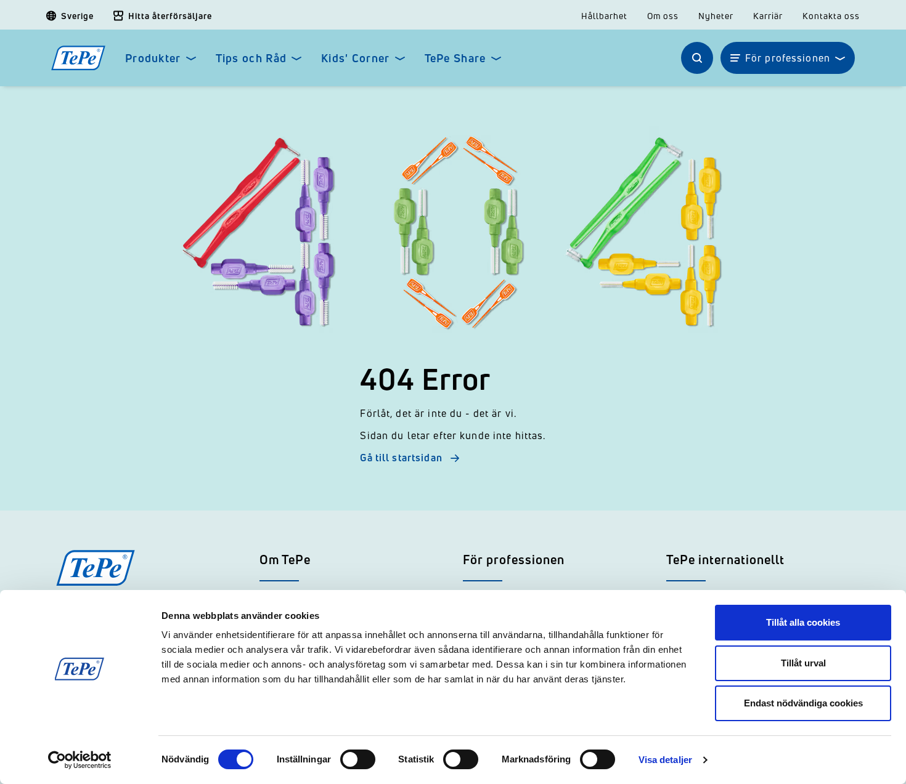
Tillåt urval (803, 663)
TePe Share (455, 58)
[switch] (357, 759)
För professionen (787, 58)
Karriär (768, 16)
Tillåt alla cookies (803, 622)
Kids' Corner (355, 58)
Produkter (153, 58)
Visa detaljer (665, 759)
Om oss (663, 16)
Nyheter (715, 16)
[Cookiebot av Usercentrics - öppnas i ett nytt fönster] (80, 760)
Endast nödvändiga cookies (803, 703)
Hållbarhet (604, 16)
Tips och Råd (251, 58)
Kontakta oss (831, 16)
